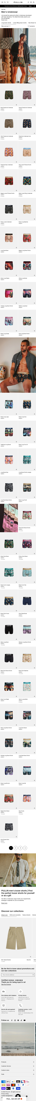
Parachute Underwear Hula (25, 136)
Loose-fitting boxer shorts (19, 23)
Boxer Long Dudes (5, 333)
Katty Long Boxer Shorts (6, 727)
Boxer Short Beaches (23, 670)
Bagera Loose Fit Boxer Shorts (7, 193)
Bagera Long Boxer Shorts (25, 250)
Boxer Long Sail (22, 783)
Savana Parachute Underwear (25, 107)
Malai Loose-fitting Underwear (25, 193)
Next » (25, 848)
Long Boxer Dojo (4, 472)
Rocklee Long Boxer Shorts (7, 755)
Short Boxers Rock (5, 839)
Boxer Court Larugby (5, 585)
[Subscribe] (33, 974)
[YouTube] (25, 1020)
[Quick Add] (16, 105)
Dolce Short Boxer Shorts (24, 527)
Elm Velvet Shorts (6, 960)
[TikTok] (21, 1020)
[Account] (28, 2)
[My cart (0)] (34, 2)
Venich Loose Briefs (23, 699)
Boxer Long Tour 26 (23, 444)
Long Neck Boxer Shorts (24, 755)
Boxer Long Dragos (5, 278)
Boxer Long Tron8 (23, 500)
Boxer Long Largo (5, 416)
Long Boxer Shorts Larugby (25, 472)
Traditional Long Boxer (6, 444)
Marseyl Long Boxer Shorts (25, 642)
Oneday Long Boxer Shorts (7, 306)
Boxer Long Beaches (23, 222)
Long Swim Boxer (23, 727)
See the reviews (6, 984)
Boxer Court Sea (22, 585)
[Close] (34, 6)
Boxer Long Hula (22, 416)
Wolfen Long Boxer (23, 306)
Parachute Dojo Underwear (7, 164)
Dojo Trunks (21, 811)
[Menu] (2, 2)
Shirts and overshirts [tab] (15, 915)
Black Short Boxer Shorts (6, 670)
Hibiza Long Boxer (23, 278)
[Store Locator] (31, 2)
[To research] (5, 2)
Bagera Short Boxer (5, 811)
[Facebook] (12, 1020)
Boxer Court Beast (5, 699)
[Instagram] (15, 1020)
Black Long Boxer (5, 642)
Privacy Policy (5, 1093)
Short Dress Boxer (23, 613)
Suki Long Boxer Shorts (24, 333)
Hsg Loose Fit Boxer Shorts (25, 164)
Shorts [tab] (34, 915)
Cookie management (6, 1095)
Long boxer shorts (6, 23)
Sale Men (3, 9)
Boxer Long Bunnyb (5, 783)
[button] (14, 1099)
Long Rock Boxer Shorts (6, 500)
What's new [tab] (4, 915)
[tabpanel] (18, 940)
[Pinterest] (18, 1020)
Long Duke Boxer (4, 250)
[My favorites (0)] (8, 2)
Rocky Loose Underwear (6, 222)
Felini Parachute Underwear (7, 136)
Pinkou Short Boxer (23, 556)
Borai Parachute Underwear (7, 107)
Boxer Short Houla (5, 613)
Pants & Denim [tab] (26, 915)
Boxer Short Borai (5, 556)
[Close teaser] (27, 1096)
